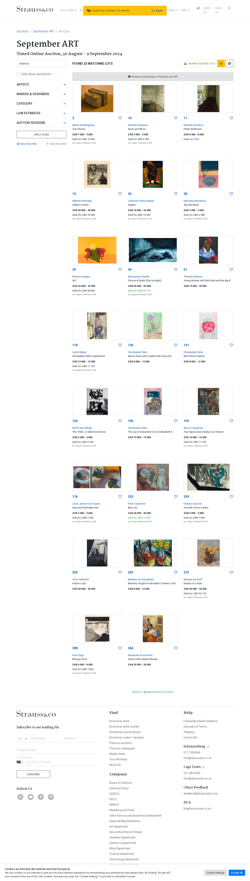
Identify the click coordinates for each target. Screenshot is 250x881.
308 (75, 648)
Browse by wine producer (125, 732)
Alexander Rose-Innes (140, 655)
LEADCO (114, 793)
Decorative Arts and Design (125, 832)
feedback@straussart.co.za (201, 793)
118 (75, 345)
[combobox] (23, 737)
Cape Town (192, 767)
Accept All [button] (237, 872)
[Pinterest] (51, 797)
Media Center (117, 753)
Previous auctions (120, 743)
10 (129, 118)
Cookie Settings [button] (215, 872)
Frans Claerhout (137, 503)
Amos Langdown (193, 427)
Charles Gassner (193, 503)
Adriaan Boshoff (193, 579)
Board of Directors (120, 782)
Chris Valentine (80, 579)
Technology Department (124, 859)
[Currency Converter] (198, 8)
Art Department (118, 826)
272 (186, 572)
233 (130, 496)
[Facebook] (41, 797)
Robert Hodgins (81, 276)
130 (130, 345)
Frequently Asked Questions (201, 721)
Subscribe (33, 774)
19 (74, 194)
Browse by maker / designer (126, 737)
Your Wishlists (118, 759)
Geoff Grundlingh (82, 427)
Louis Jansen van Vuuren (86, 503)
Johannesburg (194, 746)
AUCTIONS (67, 10)
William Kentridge (82, 200)
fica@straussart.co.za (197, 808)
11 (185, 118)
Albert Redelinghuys (83, 125)
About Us (115, 764)
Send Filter (29, 143)
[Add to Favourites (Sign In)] (120, 118)
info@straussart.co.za (197, 758)
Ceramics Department (122, 842)
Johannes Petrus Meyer (141, 200)
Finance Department (121, 853)
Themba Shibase (193, 276)
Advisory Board (119, 788)
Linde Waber (79, 352)
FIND (184, 10)
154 (186, 421)
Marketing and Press (122, 810)
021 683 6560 (192, 773)
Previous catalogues (122, 748)
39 (74, 269)
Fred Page (78, 655)
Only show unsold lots (36, 74)
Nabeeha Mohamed (195, 200)
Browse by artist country (124, 726)
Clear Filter (58, 143)
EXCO (112, 799)
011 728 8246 (192, 752)
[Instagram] (20, 797)
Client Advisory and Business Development (135, 815)
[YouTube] (31, 797)
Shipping (189, 732)
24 (129, 194)
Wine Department (119, 848)
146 (130, 421)
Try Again (157, 10)
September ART (43, 31)
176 (75, 496)
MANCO (114, 804)
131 (186, 345)
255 (130, 572)
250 (75, 572)
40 (129, 269)
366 (130, 648)
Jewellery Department (122, 837)
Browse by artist (119, 721)
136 (75, 421)
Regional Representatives (124, 821)
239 (186, 496)
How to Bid (190, 737)
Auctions (23, 31)
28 (185, 194)
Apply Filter (41, 134)
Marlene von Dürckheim (141, 579)
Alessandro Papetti (138, 276)
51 (185, 269)
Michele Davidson (138, 125)
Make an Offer (191, 139)
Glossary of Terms (195, 726)
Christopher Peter (137, 352)
